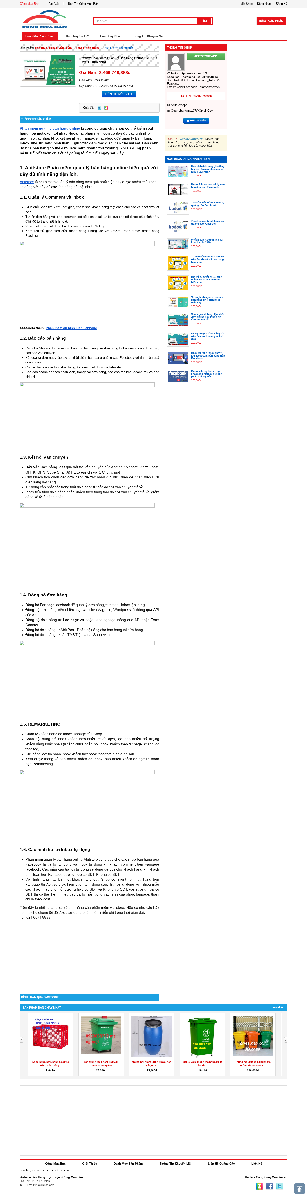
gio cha (24, 1170)
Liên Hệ (256, 1163)
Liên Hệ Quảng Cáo (221, 1163)
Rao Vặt (53, 3)
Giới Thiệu (89, 1163)
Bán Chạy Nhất (110, 36)
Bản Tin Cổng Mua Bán (83, 3)
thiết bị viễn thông (88, 47)
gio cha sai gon (60, 1170)
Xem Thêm (278, 1007)
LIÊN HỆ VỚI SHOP (119, 94)
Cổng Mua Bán (29, 3)
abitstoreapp (179, 105)
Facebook (269, 1186)
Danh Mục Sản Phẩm (40, 36)
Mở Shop (246, 3)
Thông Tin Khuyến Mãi (148, 36)
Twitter (99, 108)
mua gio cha (40, 1170)
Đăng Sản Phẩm (271, 21)
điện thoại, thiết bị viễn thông (53, 47)
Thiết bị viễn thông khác (118, 47)
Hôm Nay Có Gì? (77, 36)
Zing (106, 108)
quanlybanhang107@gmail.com (192, 110)
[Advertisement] (89, 955)
